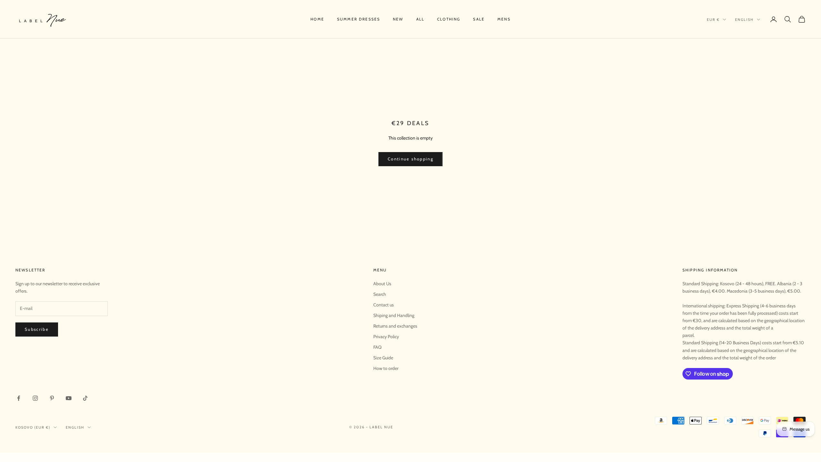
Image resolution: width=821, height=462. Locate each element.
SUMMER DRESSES (358, 19)
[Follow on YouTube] (68, 398)
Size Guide (383, 358)
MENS (504, 19)
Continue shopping (410, 158)
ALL (420, 19)
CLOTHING (448, 19)
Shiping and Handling (393, 315)
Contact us (383, 305)
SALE (479, 19)
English (744, 19)
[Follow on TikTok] (85, 398)
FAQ (377, 347)
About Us (382, 284)
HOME (317, 19)
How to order (385, 368)
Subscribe (37, 329)
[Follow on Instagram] (35, 398)
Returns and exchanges (395, 326)
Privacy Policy (386, 336)
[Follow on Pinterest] (52, 398)
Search (379, 294)
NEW (398, 19)
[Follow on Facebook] (18, 398)
